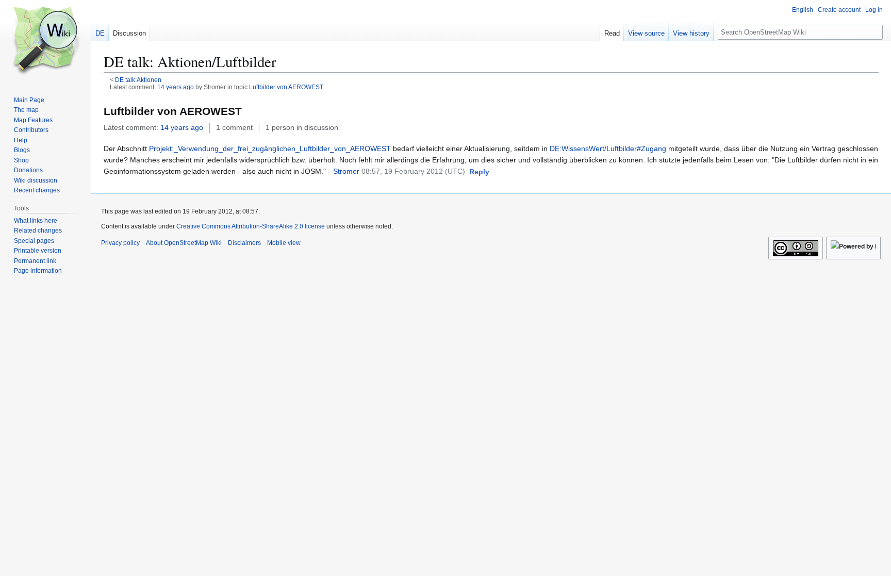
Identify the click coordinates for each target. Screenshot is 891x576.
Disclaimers (244, 242)
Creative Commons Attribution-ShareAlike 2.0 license (250, 226)
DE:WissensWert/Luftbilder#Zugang (608, 148)
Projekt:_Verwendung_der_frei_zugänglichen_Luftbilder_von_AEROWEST (270, 148)
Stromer (346, 171)
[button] (479, 172)
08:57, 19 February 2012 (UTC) (413, 171)
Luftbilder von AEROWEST (286, 87)
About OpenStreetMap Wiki (184, 242)
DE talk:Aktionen (138, 79)
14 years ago (175, 87)
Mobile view (284, 242)
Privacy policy (120, 242)
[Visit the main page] (45, 41)
